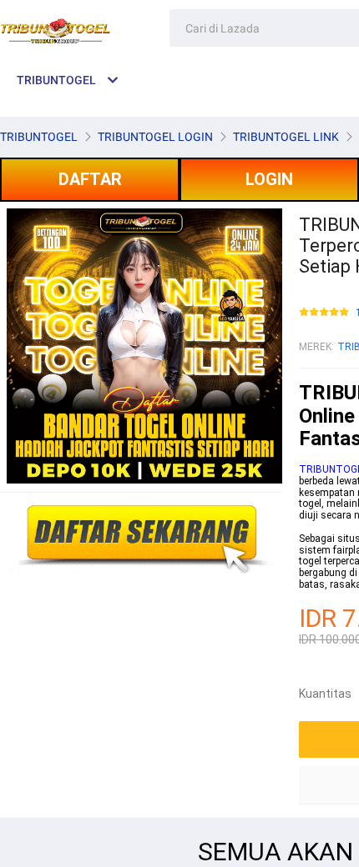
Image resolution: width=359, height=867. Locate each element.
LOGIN (269, 179)
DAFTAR (90, 179)
